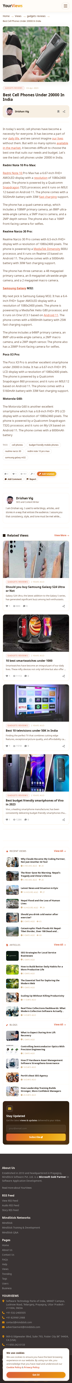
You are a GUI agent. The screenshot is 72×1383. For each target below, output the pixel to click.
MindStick (7, 1222)
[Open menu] (65, 6)
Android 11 (51, 315)
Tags (4, 1278)
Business (7, 1288)
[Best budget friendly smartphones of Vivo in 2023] (36, 773)
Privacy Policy (31, 1367)
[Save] (58, 111)
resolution (41, 178)
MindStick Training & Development (21, 1227)
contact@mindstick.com (19, 1322)
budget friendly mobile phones (44, 444)
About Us (7, 1250)
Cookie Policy (13, 1367)
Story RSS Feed (10, 1210)
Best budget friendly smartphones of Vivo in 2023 (35, 802)
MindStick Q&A (10, 1232)
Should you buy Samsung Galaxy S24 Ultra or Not (35, 589)
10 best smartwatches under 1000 (29, 661)
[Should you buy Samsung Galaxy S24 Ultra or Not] (36, 559)
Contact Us (8, 1254)
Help (4, 1264)
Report (33, 479)
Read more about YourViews (17, 1187)
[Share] (64, 111)
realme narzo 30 (13, 451)
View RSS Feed (10, 1200)
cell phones (17, 444)
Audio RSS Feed (10, 1205)
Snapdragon (11, 187)
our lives (57, 138)
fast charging (48, 197)
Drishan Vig (22, 111)
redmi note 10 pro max (38, 451)
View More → (61, 535)
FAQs (5, 1259)
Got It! (36, 1374)
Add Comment (15, 479)
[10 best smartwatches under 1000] (36, 633)
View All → (60, 851)
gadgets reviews (36, 16)
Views (18, 16)
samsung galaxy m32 (15, 457)
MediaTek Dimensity (47, 249)
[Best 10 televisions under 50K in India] (36, 703)
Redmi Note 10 (13, 173)
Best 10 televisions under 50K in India (32, 730)
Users (5, 1283)
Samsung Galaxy (14, 288)
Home (6, 16)
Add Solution (48, 474)
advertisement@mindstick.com (23, 1327)
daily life (13, 138)
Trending (7, 1274)
